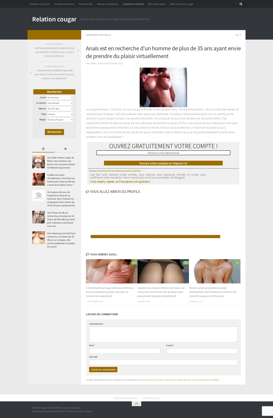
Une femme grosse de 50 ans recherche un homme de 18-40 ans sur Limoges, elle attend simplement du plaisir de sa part (61, 240)
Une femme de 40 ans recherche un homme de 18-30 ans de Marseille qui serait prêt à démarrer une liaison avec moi (61, 219)
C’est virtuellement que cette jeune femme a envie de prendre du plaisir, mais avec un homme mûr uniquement (110, 292)
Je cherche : (41, 103)
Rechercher (54, 132)
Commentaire (96, 323)
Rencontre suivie (156, 4)
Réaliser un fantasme (107, 4)
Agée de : (43, 109)
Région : (43, 120)
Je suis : (43, 97)
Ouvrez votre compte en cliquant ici (163, 163)
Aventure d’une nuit (40, 4)
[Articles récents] (43, 149)
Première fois (86, 4)
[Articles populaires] (65, 149)
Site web (93, 356)
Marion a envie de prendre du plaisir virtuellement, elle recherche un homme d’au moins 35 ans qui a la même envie (213, 292)
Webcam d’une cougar (181, 4)
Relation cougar (54, 19)
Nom (92, 345)
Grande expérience (64, 4)
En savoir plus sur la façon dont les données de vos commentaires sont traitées (179, 379)
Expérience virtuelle (133, 4)
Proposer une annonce (125, 397)
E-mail (170, 345)
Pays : (44, 114)
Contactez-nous (151, 397)
